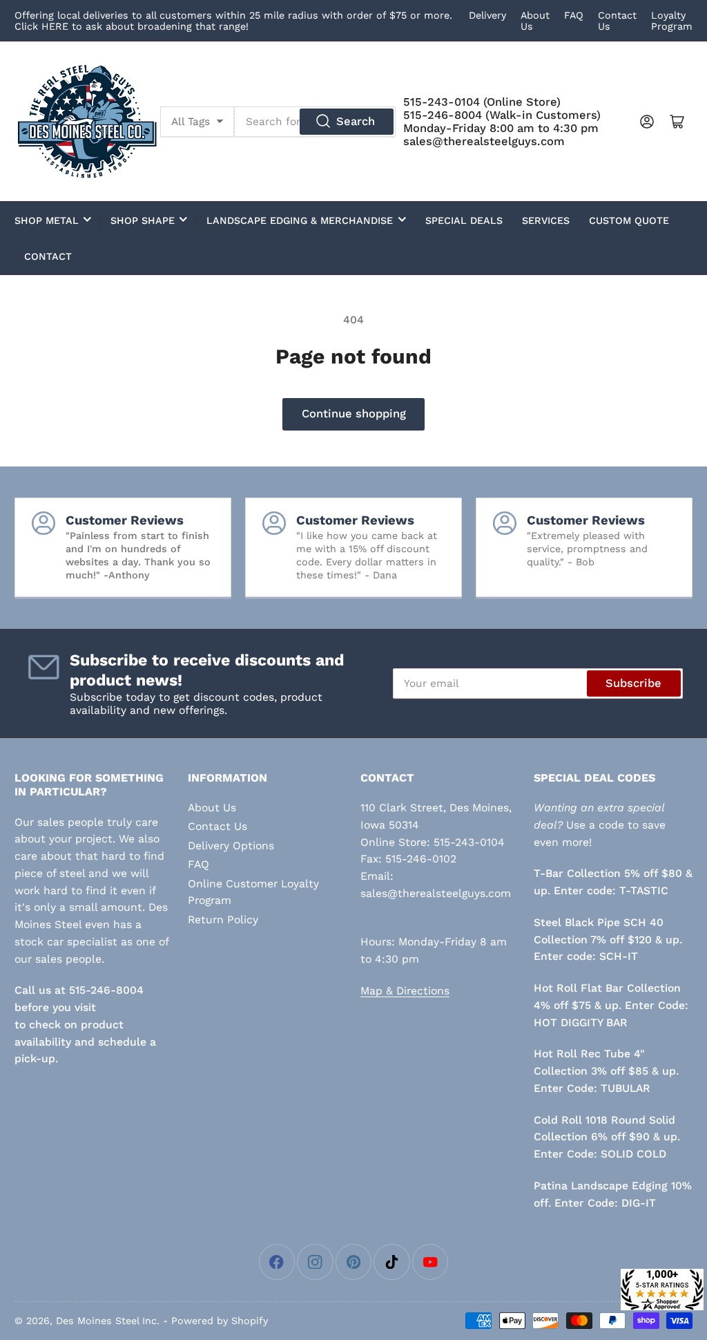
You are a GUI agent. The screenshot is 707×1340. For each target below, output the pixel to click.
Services (546, 220)
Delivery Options (231, 845)
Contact (48, 256)
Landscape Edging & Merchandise (299, 220)
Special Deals (464, 220)
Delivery (487, 15)
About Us (212, 807)
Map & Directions (404, 990)
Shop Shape (142, 220)
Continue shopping (354, 413)
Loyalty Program (672, 21)
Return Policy (223, 919)
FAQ (573, 15)
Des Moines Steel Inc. (107, 1320)
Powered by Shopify (219, 1320)
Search (355, 121)
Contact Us (217, 826)
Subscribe (633, 683)
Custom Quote (629, 220)
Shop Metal (46, 220)
